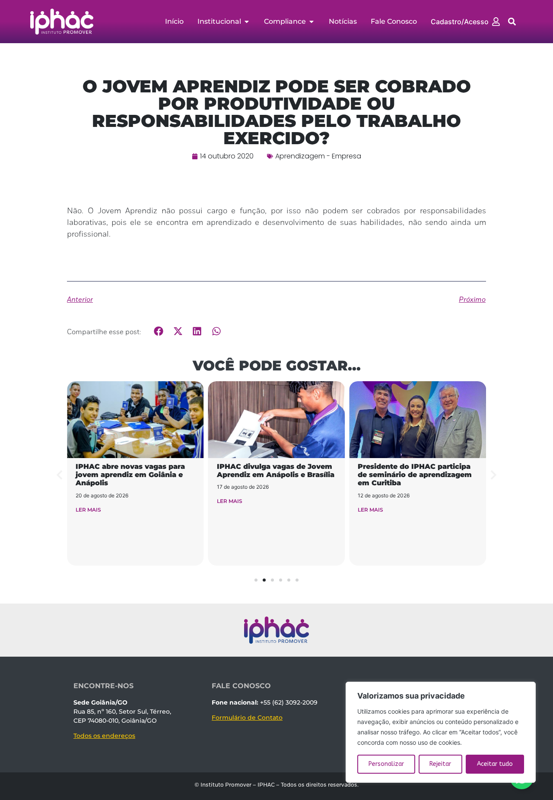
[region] (441, 732)
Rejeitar (440, 764)
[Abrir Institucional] (246, 21)
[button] (512, 22)
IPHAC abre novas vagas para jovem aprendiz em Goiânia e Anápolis (130, 474)
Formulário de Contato (247, 717)
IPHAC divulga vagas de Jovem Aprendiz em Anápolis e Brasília (275, 470)
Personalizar (386, 764)
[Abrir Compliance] (311, 21)
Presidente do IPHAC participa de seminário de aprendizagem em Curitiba (415, 474)
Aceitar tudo (495, 764)
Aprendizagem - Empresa (318, 156)
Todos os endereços (104, 736)
